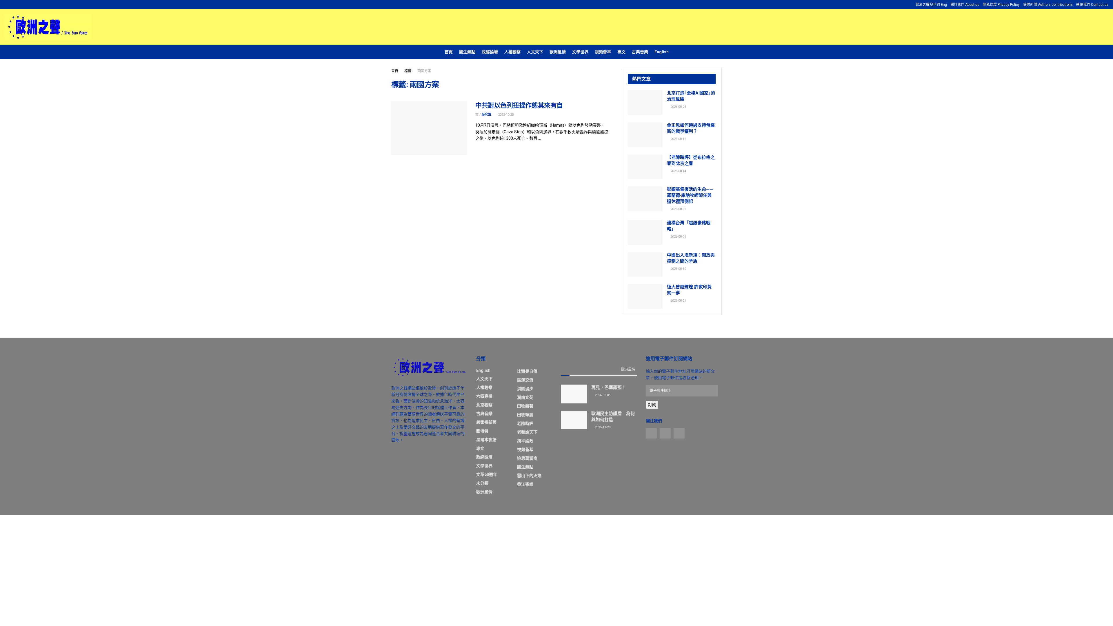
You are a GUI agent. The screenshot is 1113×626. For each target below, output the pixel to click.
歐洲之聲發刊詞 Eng (931, 5)
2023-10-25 (505, 115)
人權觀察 (512, 52)
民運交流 (525, 380)
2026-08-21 (678, 301)
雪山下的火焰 (529, 475)
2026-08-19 (678, 269)
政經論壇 (490, 52)
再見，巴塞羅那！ (608, 387)
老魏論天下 (527, 432)
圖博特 (482, 431)
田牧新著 (525, 406)
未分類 (482, 483)
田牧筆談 (525, 414)
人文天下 (535, 52)
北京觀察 (484, 405)
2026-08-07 (678, 209)
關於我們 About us (964, 5)
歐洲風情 (558, 52)
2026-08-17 (678, 139)
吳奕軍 (486, 115)
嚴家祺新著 (486, 422)
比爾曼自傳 (527, 371)
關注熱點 (467, 52)
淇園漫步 (525, 388)
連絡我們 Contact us (1092, 5)
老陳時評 (525, 423)
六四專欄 (484, 396)
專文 (621, 52)
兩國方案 (424, 71)
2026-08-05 (602, 395)
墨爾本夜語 (486, 439)
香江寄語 (525, 484)
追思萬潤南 (527, 458)
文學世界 (580, 52)
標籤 (407, 71)
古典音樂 (640, 52)
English (661, 52)
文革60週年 (486, 474)
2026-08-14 (678, 171)
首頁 (449, 52)
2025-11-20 (602, 427)
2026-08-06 (678, 237)
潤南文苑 (525, 397)
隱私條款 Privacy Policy (1001, 5)
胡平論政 (525, 440)
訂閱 (652, 404)
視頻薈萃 (603, 52)
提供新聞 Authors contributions (1048, 5)
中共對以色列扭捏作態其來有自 (519, 105)
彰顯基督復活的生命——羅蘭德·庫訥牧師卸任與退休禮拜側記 (690, 195)
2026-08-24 (678, 107)
